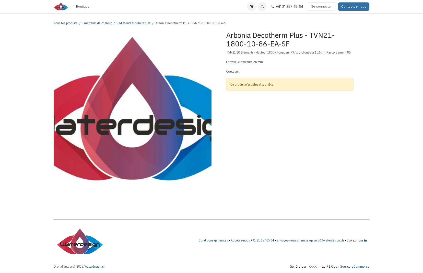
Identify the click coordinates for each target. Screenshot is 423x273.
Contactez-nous (353, 6)
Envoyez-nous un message (295, 240)
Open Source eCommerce (350, 266)
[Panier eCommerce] (251, 6)
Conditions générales (213, 240)
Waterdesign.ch (94, 266)
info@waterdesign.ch (329, 240)
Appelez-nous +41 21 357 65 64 (252, 240)
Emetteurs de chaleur (97, 23)
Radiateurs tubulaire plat (133, 23)
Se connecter (321, 6)
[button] (262, 6)
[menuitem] (83, 6)
